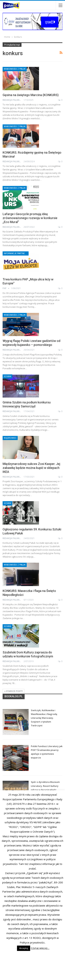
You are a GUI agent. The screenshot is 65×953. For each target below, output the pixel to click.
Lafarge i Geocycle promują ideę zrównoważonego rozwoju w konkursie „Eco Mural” (30, 218)
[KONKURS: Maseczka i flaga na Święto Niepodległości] (21, 574)
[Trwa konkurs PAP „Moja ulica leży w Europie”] (21, 263)
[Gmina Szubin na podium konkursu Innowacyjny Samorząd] (21, 386)
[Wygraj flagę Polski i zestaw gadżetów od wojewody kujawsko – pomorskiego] (21, 324)
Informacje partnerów (16, 253)
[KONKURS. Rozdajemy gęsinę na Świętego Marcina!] (21, 136)
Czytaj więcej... (40, 948)
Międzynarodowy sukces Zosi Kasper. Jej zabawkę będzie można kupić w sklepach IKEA (31, 468)
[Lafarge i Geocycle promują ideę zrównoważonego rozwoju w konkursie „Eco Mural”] (21, 197)
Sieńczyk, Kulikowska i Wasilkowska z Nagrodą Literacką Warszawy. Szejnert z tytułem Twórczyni (44, 718)
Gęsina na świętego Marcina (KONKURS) (31, 95)
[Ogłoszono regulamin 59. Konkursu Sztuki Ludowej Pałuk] (21, 512)
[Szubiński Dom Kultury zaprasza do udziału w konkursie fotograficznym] (21, 635)
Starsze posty (14, 691)
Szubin (7, 376)
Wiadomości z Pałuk (14, 69)
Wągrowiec (10, 438)
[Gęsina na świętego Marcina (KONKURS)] (21, 78)
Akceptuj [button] (23, 948)
